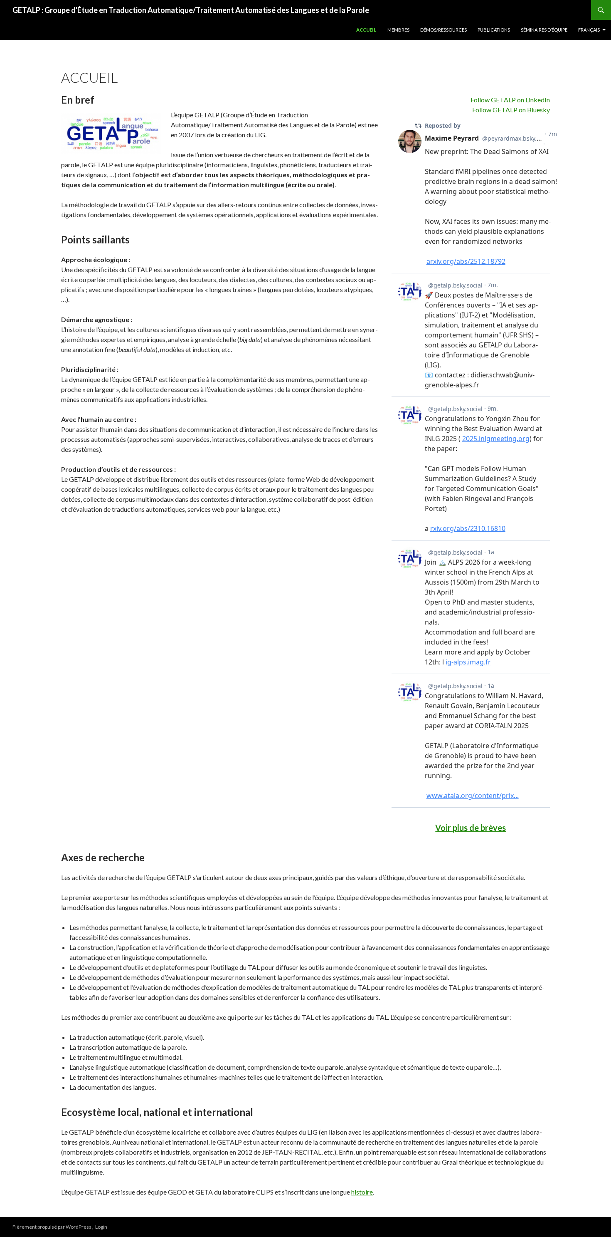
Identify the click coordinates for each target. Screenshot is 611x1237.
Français (589, 29)
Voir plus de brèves (470, 828)
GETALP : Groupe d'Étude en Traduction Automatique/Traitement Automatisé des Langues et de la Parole (190, 10)
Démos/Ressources (443, 29)
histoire (362, 1192)
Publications (494, 29)
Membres (398, 29)
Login (101, 1227)
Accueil (366, 29)
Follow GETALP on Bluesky (511, 110)
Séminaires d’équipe (544, 29)
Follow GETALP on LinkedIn (510, 100)
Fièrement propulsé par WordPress (52, 1227)
